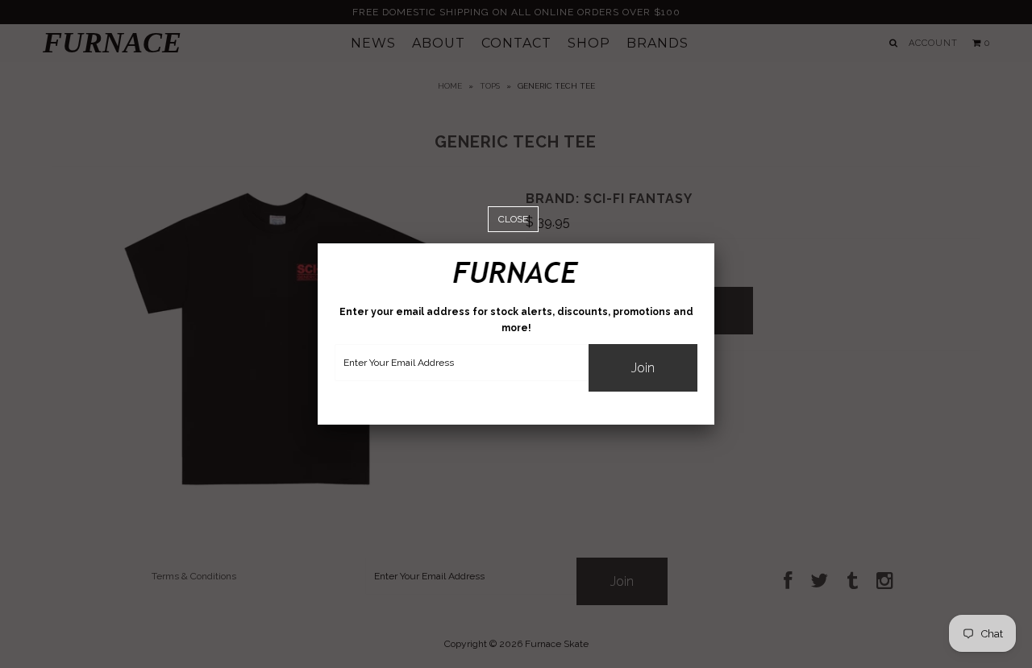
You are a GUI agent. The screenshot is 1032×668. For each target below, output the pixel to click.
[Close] (513, 219)
